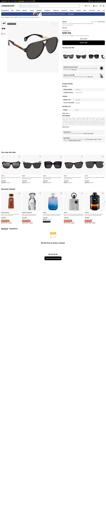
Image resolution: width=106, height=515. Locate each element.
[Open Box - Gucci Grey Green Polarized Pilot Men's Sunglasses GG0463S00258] (56, 23)
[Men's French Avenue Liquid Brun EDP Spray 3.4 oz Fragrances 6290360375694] (19, 193)
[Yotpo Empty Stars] (94, 21)
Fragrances (64, 10)
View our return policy (88, 133)
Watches (25, 10)
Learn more (74, 69)
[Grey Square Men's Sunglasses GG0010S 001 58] (19, 156)
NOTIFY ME (83, 42)
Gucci (11, 17)
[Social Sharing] (52, 23)
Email (95, 139)
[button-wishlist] (101, 6)
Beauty (72, 10)
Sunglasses (47, 10)
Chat (99, 139)
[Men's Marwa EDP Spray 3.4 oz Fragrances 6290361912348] (40, 193)
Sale (104, 10)
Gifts (98, 10)
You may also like (68, 48)
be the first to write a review (53, 258)
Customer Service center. (75, 140)
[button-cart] (103, 6)
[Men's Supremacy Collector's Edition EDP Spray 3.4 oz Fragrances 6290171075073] (82, 193)
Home (2, 17)
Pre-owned (92, 10)
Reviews (4, 229)
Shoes (84, 10)
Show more (65, 127)
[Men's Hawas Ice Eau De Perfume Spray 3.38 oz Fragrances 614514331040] (61, 193)
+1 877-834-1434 (89, 139)
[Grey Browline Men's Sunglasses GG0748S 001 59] (103, 156)
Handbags (39, 10)
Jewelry (32, 10)
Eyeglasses (56, 10)
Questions (13, 229)
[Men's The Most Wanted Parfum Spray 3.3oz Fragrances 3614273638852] (103, 193)
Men (12, 10)
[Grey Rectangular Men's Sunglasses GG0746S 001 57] (82, 156)
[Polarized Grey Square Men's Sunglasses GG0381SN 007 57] (40, 156)
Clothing (78, 10)
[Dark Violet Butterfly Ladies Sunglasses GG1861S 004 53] (61, 156)
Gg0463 (15, 17)
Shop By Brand (5, 10)
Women (18, 10)
